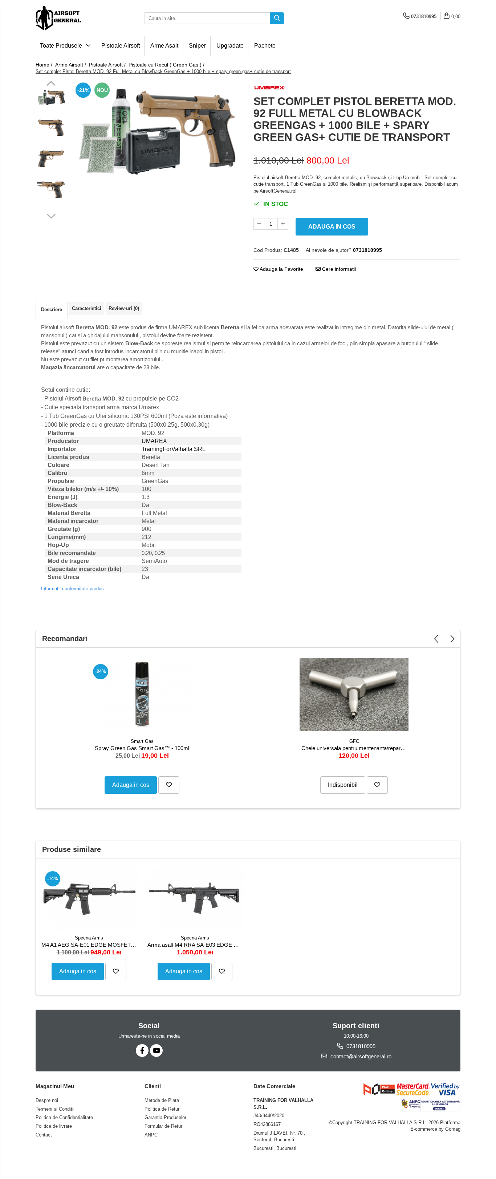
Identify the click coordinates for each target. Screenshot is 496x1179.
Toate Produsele (62, 46)
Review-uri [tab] (124, 308)
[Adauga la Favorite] (168, 785)
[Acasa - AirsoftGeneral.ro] (72, 18)
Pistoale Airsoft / (108, 65)
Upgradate (230, 46)
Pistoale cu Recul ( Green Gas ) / (167, 65)
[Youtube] (156, 1050)
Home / (45, 65)
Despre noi (47, 1100)
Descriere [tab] (51, 309)
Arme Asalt (164, 46)
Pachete (265, 46)
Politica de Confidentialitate (64, 1117)
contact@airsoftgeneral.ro (360, 1056)
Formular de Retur (163, 1126)
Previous (51, 84)
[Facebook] (142, 1050)
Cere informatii (338, 269)
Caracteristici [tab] (86, 308)
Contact (44, 1135)
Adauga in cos (331, 227)
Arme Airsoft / (71, 65)
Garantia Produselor (165, 1117)
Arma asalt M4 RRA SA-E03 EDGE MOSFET (195, 945)
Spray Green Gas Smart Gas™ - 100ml (142, 748)
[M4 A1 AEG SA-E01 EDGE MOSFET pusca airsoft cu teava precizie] (89, 898)
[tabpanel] (156, 129)
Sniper (197, 46)
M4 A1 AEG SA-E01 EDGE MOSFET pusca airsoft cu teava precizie (89, 945)
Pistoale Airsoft (120, 46)
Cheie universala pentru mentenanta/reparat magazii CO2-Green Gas (354, 748)
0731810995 (360, 1046)
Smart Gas (142, 741)
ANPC (151, 1135)
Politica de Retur (162, 1109)
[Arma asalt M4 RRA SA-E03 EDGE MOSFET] (195, 898)
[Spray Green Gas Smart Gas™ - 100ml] (142, 695)
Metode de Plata (162, 1100)
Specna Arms (89, 938)
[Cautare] (277, 18)
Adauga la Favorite (281, 269)
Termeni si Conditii (55, 1109)
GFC (354, 741)
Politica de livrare (54, 1126)
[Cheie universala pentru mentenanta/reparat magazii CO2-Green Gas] (354, 694)
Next (51, 215)
